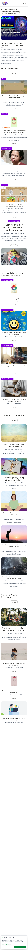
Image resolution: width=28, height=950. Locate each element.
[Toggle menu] (25, 3)
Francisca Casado (9, 134)
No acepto (8, 946)
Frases (3, 78)
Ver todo (14, 73)
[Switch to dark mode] (23, 3)
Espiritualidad (7, 28)
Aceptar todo (20, 946)
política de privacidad (6, 944)
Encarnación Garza (7, 35)
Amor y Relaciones (6, 148)
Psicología (4, 113)
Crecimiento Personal (14, 221)
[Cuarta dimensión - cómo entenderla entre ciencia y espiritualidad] (14, 28)
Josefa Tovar (9, 403)
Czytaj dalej (14, 244)
